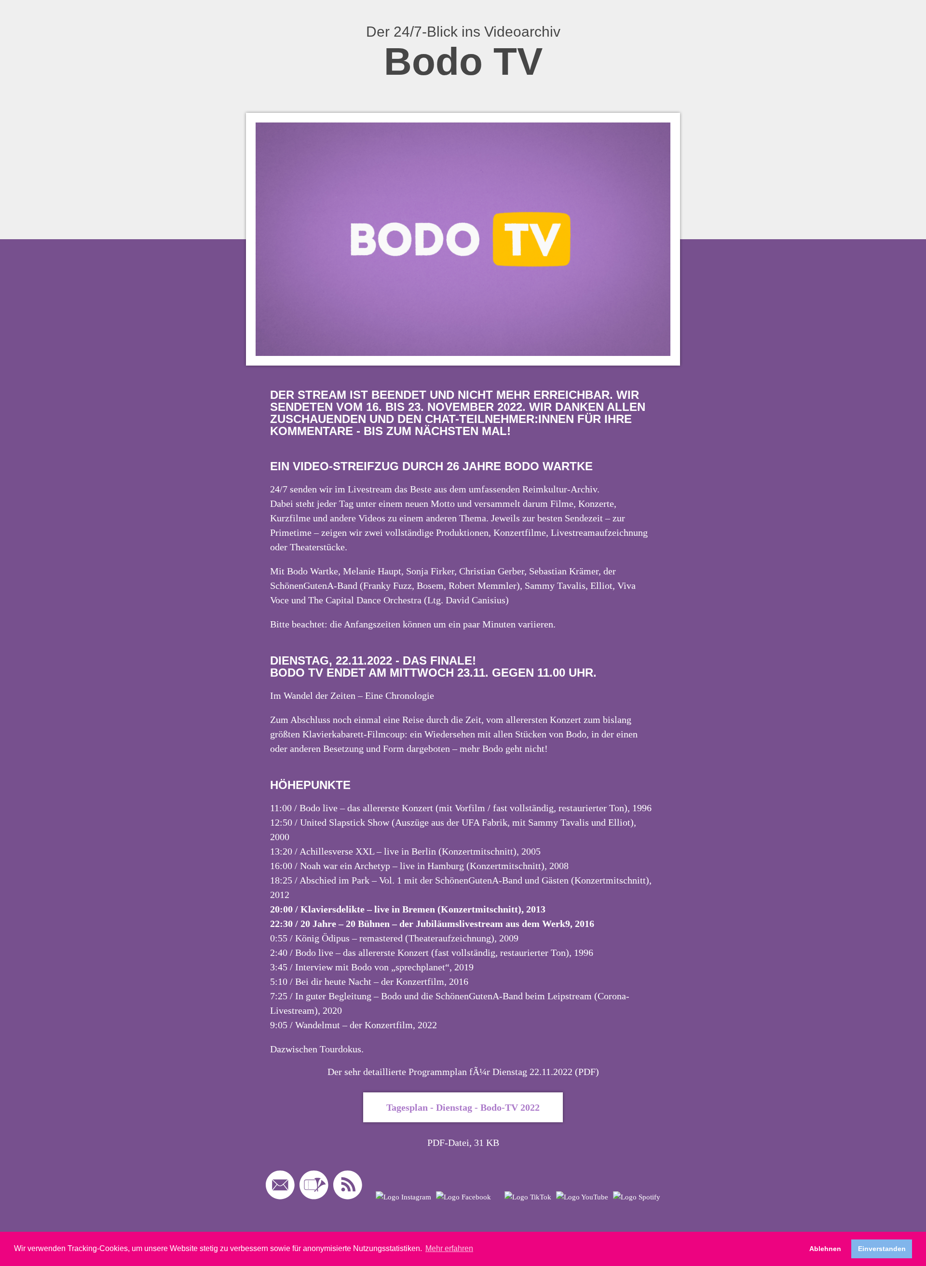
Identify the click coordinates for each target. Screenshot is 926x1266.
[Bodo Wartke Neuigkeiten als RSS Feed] (348, 1187)
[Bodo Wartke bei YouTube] (582, 1197)
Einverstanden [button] (882, 1248)
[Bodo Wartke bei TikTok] (528, 1197)
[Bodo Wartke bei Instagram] (403, 1197)
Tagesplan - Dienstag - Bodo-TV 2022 (463, 1107)
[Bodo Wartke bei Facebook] (463, 1197)
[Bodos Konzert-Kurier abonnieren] (314, 1187)
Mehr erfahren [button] (449, 1248)
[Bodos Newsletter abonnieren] (280, 1187)
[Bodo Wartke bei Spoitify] (637, 1197)
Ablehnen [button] (825, 1248)
